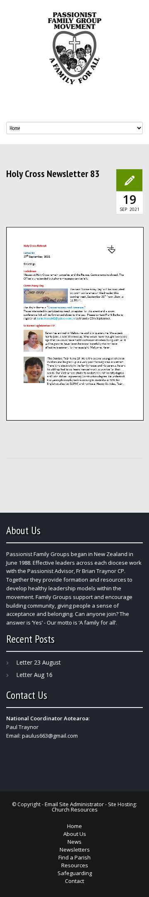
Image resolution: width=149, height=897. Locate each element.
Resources (74, 865)
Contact (74, 881)
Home (74, 826)
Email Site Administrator (74, 804)
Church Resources (75, 809)
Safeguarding (75, 873)
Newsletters (75, 849)
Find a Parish (74, 857)
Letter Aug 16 (34, 675)
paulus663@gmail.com (50, 735)
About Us (74, 834)
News (74, 841)
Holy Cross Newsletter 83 (52, 174)
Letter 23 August (38, 662)
